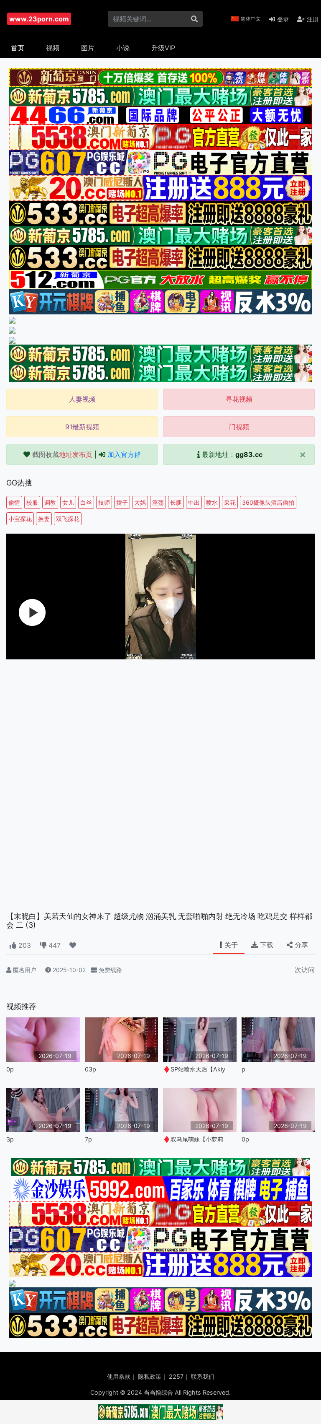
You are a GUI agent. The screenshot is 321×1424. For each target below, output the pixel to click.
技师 (104, 502)
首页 (17, 48)
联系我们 (202, 1376)
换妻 (44, 518)
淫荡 (158, 502)
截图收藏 (62, 454)
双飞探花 (67, 518)
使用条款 (118, 1376)
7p (88, 1139)
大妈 (140, 502)
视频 (52, 48)
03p (90, 1069)
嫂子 (122, 502)
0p (10, 1069)
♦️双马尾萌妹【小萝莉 (193, 1139)
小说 (123, 48)
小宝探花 (20, 518)
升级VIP (163, 48)
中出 (194, 502)
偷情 (14, 502)
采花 (230, 502)
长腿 (176, 502)
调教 (50, 502)
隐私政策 (149, 1376)
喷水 (212, 502)
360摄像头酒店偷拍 (268, 502)
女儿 (68, 502)
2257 (176, 1376)
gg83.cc (248, 454)
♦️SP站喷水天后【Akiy (194, 1069)
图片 (87, 48)
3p (10, 1139)
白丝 (86, 502)
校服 (32, 502)
